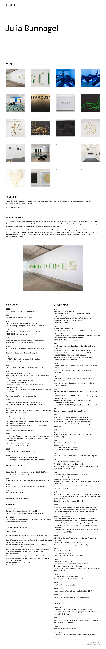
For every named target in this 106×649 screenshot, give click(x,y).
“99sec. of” (12, 196)
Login (98, 642)
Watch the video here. (14, 207)
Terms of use (93, 642)
